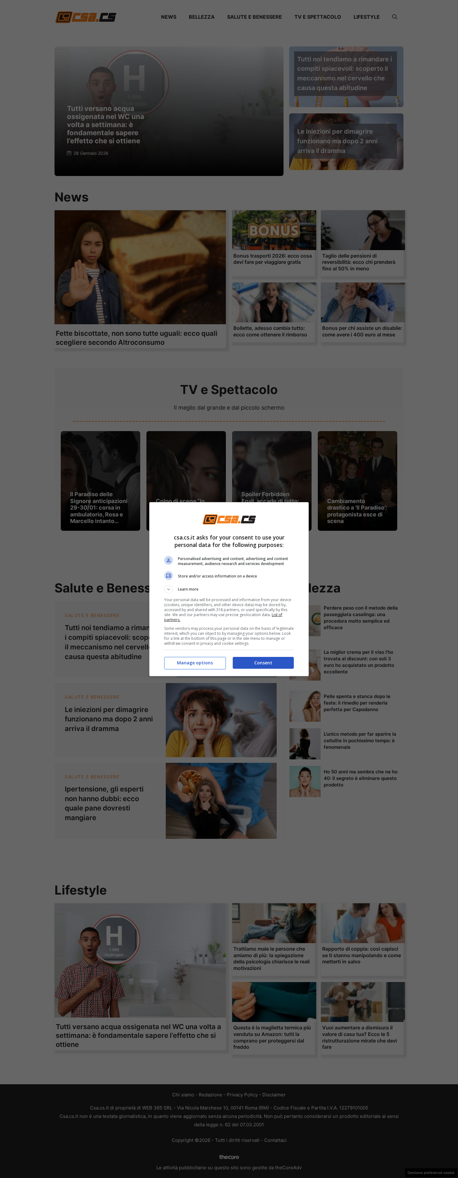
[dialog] (229, 589)
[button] (229, 589)
